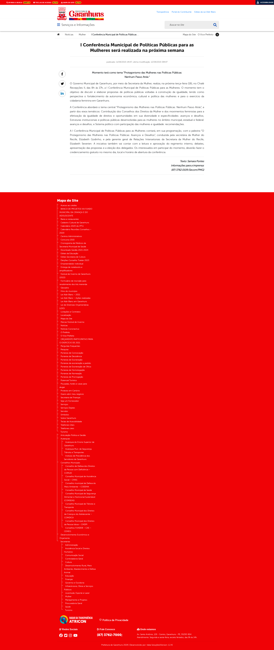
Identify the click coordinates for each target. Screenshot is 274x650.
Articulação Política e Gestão (73, 435)
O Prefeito (65, 332)
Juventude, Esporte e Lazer (77, 593)
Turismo (64, 432)
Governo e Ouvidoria (74, 583)
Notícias (69, 34)
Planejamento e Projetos (76, 600)
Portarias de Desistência (71, 356)
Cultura (68, 562)
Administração (71, 545)
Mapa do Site (189, 34)
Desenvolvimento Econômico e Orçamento (74, 536)
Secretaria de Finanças (70, 397)
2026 (125, 645)
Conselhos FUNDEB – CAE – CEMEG (77, 529)
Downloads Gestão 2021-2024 (74, 250)
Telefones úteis (67, 428)
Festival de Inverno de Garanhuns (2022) (75, 276)
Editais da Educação (69, 253)
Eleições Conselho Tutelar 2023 (75, 260)
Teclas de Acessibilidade (71, 421)
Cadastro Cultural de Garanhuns (75, 223)
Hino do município (69, 291)
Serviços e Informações (78, 25)
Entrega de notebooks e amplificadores (71, 269)
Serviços (64, 404)
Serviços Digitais (68, 408)
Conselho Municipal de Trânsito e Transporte (79, 505)
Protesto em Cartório (70, 391)
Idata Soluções (153, 645)
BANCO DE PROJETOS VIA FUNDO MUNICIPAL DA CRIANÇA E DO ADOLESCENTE (76, 212)
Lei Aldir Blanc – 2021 (70, 295)
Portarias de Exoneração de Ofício (76, 367)
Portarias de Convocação (72, 353)
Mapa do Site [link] (72, 2)
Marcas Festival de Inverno (72, 322)
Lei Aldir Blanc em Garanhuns (74, 301)
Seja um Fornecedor (70, 401)
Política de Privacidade (115, 620)
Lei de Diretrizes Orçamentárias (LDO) (74, 306)
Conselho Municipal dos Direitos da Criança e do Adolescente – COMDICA (79, 514)
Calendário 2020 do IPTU (72, 226)
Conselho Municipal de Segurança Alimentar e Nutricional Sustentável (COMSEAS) (80, 497)
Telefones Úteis (67, 425)
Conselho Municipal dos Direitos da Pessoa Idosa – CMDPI (79, 523)
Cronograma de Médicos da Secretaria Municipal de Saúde (73, 245)
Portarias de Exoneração (71, 360)
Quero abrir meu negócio (72, 394)
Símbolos (65, 415)
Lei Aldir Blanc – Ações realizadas (75, 298)
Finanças (69, 579)
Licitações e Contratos (70, 312)
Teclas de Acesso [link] (46, 2)
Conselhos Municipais (70, 463)
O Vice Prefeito (205, 34)
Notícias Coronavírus (70, 329)
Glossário (65, 288)
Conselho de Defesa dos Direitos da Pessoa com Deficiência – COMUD (79, 469)
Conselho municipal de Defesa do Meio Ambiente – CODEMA (80, 485)
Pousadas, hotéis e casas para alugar (73, 385)
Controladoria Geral (74, 559)
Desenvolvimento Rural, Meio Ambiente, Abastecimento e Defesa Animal (80, 569)
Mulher (82, 34)
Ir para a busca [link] (19, 2)
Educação (69, 576)
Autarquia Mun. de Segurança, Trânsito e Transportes (78, 450)
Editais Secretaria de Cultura (73, 257)
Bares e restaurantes (70, 219)
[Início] (58, 34)
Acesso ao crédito (69, 205)
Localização (66, 315)
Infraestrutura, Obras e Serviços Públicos (78, 588)
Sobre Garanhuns (68, 418)
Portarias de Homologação (73, 370)
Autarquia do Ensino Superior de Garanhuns (79, 444)
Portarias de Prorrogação (72, 377)
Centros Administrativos (71, 236)
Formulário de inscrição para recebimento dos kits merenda (73, 282)
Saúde (68, 607)
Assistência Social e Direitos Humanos (77, 550)
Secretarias (65, 542)
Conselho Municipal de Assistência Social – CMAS (80, 478)
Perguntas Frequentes (70, 346)
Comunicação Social (74, 555)
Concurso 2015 (67, 240)
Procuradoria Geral (73, 603)
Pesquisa (64, 349)
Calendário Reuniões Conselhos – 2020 (75, 231)
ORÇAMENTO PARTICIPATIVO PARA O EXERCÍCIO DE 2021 (76, 341)
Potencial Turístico (69, 380)
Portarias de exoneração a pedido (76, 363)
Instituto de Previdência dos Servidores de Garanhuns (77, 457)
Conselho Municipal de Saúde (78, 490)
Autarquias (65, 439)
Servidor (64, 411)
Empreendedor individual (72, 264)
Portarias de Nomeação (71, 373)
